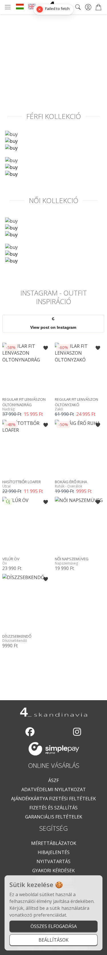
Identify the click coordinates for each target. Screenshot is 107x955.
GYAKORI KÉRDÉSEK (53, 870)
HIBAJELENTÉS (54, 852)
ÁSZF (53, 780)
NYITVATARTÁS (53, 861)
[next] (102, 39)
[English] (32, 7)
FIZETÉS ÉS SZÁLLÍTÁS (53, 808)
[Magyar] (20, 7)
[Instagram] (77, 732)
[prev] (4, 39)
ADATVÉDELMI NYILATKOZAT (53, 789)
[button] (45, 347)
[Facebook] (30, 732)
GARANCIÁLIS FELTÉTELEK (53, 817)
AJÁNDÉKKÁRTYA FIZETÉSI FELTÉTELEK (53, 798)
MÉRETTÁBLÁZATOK (53, 843)
